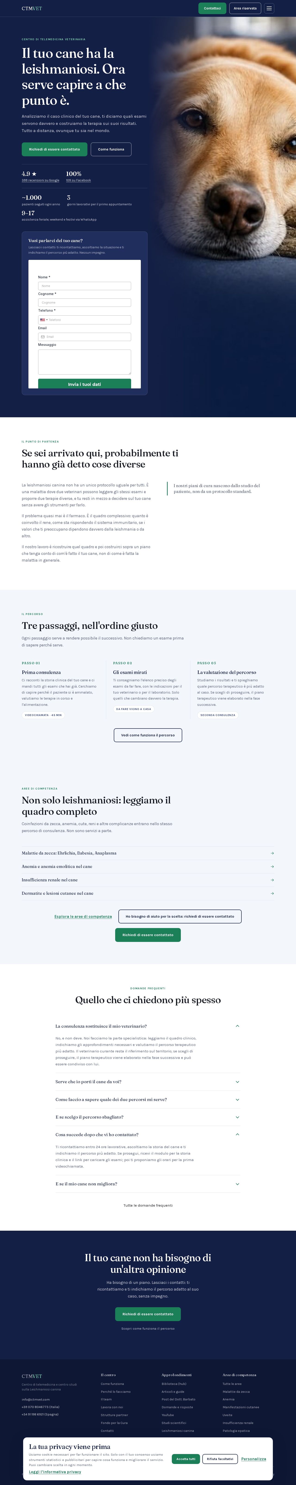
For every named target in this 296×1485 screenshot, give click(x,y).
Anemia (228, 1399)
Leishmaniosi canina (178, 1431)
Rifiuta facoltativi (220, 1459)
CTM (32, 8)
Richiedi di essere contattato (54, 149)
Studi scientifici (174, 1423)
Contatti (107, 1431)
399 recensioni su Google (40, 180)
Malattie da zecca (236, 1392)
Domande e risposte (177, 1407)
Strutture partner (114, 1415)
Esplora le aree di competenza (83, 916)
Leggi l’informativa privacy (55, 1472)
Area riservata (245, 8)
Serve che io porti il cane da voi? (88, 1081)
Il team (106, 1399)
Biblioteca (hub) (174, 1384)
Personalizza (253, 1459)
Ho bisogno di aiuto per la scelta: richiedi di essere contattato (180, 916)
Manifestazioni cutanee (241, 1407)
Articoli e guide (173, 1392)
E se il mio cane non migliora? (86, 1184)
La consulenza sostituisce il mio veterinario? (101, 1026)
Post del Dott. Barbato (178, 1399)
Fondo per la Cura (114, 1423)
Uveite (227, 1415)
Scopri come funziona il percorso (148, 1328)
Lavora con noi (112, 1407)
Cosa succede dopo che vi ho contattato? (97, 1134)
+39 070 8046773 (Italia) (40, 1407)
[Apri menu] (269, 8)
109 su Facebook (78, 180)
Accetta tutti (185, 1459)
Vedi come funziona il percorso (148, 735)
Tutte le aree (232, 1384)
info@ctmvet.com (36, 1400)
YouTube (168, 1415)
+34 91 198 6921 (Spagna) (40, 1414)
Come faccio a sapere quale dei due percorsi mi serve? (111, 1099)
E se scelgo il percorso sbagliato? (89, 1117)
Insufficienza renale (238, 1423)
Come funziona (111, 149)
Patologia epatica (236, 1431)
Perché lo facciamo (116, 1392)
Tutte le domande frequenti (148, 1205)
